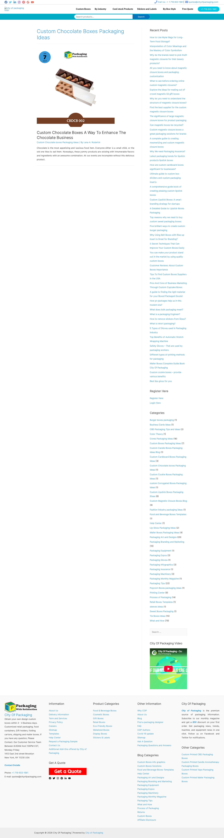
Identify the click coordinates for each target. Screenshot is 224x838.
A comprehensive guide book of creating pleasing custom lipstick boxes (166, 190)
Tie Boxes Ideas (157, 616)
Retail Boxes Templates (161, 602)
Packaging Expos (158, 555)
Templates (54, 733)
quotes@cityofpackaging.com (203, 2)
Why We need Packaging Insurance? (167, 151)
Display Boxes (100, 733)
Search (141, 16)
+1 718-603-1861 (20, 772)
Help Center (156, 523)
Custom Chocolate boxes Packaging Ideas (58, 142)
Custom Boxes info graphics (151, 762)
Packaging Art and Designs (163, 537)
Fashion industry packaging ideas (166, 509)
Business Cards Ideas (160, 424)
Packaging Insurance (160, 569)
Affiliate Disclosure (146, 820)
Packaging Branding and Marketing (167, 542)
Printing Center (157, 592)
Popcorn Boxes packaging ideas (165, 588)
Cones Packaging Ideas (161, 438)
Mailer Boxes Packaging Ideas (164, 532)
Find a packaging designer (150, 722)
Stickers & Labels (101, 737)
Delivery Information (59, 714)
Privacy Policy (56, 722)
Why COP (142, 710)
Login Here (155, 403)
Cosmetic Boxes (101, 714)
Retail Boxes (99, 722)
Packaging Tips (157, 583)
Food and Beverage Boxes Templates (168, 514)
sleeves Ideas (156, 606)
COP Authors (143, 730)
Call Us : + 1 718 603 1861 (170, 2)
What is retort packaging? (162, 323)
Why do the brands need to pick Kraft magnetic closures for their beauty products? (168, 59)
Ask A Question (144, 741)
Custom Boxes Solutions (149, 766)
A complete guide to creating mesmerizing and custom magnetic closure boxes (167, 142)
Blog (139, 718)
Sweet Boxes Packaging (161, 611)
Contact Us (54, 745)
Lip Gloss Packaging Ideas (163, 528)
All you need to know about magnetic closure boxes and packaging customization (168, 72)
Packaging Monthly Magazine (164, 578)
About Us (53, 710)
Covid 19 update (145, 733)
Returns (141, 812)
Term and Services (58, 718)
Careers (53, 726)
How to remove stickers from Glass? (168, 319)
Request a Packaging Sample (63, 741)
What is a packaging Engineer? (165, 314)
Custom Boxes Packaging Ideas (165, 443)
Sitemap (53, 730)
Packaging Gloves (158, 560)
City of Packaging (94, 832)
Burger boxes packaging (162, 420)
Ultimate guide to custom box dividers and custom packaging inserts (165, 177)
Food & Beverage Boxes (104, 710)
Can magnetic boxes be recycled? (166, 125)
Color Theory (156, 434)
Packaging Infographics (161, 564)
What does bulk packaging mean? (166, 309)
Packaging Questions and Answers (154, 745)
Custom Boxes (144, 816)
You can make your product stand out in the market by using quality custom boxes (166, 256)
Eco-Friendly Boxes (102, 726)
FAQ (139, 726)
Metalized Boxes (101, 730)
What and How (157, 620)
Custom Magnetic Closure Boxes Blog (168, 501)
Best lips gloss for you (161, 381)
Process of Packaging (160, 597)
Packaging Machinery (160, 574)
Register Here (156, 398)
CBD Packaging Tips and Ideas (165, 429)
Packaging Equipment (160, 550)
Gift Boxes (98, 718)
